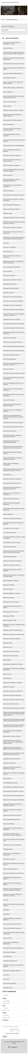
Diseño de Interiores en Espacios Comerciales (13, 195)
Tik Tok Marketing (7, 956)
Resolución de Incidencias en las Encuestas (13, 873)
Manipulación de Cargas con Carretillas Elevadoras (12, 570)
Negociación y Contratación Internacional (12, 691)
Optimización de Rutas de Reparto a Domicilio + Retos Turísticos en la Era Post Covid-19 (14, 725)
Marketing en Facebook (8, 585)
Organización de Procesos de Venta (11, 758)
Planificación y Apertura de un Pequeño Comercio (12, 810)
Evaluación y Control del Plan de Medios (12, 297)
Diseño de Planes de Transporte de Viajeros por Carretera (13, 200)
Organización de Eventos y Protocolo (11, 736)
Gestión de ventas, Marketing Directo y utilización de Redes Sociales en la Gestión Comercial (13, 417)
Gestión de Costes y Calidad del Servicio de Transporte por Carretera (13, 364)
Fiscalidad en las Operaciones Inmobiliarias (13, 309)
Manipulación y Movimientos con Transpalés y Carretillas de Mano (14, 575)
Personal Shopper (7, 778)
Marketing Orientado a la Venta (10, 611)
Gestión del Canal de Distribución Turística (13, 422)
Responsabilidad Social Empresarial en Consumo (12, 878)
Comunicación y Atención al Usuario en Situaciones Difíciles (12, 129)
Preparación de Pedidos (8, 824)
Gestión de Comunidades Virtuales (11, 355)
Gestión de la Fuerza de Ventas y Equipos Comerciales (12, 389)
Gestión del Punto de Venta (9, 431)
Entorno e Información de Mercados (11, 267)
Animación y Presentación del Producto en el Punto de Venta (13, 58)
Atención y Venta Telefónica (9, 101)
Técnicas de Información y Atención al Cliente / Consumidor (13, 933)
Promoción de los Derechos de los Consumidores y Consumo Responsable (12, 834)
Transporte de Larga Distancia (10, 960)
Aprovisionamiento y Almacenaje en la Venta (13, 63)
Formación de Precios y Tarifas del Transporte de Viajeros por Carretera (13, 314)
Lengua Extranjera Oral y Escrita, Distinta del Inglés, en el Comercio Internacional (13, 551)
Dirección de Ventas (7, 175)
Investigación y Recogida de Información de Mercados (13, 523)
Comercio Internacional (8, 124)
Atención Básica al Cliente (9, 77)
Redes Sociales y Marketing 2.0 (10, 869)
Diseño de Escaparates (8, 190)
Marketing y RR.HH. (7, 643)
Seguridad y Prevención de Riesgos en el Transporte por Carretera (12, 895)
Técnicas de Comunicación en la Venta (12, 924)
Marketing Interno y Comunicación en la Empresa (12, 606)
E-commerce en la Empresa (9, 247)
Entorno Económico (7, 271)
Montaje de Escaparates (8, 687)
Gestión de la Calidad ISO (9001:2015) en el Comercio (13, 383)
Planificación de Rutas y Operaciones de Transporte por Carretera (12, 804)
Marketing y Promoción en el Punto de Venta (13, 634)
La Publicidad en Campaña (9, 546)
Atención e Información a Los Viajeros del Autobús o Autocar (13, 82)
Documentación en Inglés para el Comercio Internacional (13, 232)
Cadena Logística (7, 106)
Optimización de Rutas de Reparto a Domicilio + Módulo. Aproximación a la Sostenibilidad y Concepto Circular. (14, 714)
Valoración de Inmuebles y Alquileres (11, 970)
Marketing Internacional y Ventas (11, 602)
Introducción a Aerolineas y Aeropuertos (12, 518)
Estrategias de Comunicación (10, 284)
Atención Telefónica (7, 92)
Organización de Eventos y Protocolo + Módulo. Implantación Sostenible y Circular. (13, 748)
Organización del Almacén (9, 763)
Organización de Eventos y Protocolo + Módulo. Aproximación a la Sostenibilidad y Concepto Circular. (13, 742)
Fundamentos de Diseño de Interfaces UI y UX (13, 328)
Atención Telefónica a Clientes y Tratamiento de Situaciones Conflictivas (13, 96)
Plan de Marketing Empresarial (10, 782)
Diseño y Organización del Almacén (11, 209)
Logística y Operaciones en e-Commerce (12, 561)
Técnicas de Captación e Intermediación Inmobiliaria (12, 919)
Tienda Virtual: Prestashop (9, 952)
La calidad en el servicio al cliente (11, 528)
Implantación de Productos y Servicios (12, 483)
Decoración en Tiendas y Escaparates (12, 155)
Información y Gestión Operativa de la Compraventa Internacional (12, 488)
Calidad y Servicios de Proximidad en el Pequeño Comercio (12, 115)
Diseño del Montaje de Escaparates (11, 205)
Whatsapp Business (7, 987)
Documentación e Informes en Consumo (12, 227)
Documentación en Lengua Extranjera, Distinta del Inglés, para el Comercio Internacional (14, 238)
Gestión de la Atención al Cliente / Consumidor (14, 373)
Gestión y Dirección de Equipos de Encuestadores (11, 464)
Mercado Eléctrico (7, 660)
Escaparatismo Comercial (9, 275)
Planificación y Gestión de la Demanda (12, 815)
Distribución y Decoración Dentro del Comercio (14, 217)
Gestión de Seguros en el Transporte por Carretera (12, 410)
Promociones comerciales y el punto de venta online (13, 840)
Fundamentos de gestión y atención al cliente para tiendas (13, 333)
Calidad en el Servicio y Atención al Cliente (13, 110)
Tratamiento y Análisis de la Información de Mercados (13, 965)
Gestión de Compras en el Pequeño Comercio (13, 350)
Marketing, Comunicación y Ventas (11, 651)
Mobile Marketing (7, 678)
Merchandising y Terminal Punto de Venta (13, 664)
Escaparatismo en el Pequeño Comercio (12, 279)
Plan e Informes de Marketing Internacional (13, 795)
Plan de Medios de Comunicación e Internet (13, 791)
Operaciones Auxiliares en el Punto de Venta (13, 699)
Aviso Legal (6, 1041)
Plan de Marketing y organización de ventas (13, 787)
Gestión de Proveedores (8, 400)
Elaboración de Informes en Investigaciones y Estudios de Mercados (13, 262)
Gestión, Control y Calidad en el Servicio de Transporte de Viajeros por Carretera (13, 469)
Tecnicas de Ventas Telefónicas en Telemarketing (11, 943)
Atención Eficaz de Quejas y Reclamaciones (13, 87)
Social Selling (6, 914)
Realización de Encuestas (9, 859)
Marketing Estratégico (8, 589)
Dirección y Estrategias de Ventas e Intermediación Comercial (11, 180)
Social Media (6, 910)
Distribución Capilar (7, 213)
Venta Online (6, 979)
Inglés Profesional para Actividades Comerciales (11, 503)
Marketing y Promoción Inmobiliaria (11, 638)
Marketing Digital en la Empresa (10, 580)
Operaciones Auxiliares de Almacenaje (12, 695)
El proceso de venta (7, 251)
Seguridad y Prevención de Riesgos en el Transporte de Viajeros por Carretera (12, 889)
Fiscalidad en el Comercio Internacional (12, 305)
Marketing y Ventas (7, 647)
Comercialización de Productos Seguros (12, 120)
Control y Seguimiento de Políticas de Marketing (12, 150)
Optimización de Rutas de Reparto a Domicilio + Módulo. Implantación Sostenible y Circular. (14, 720)
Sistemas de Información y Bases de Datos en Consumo (13, 905)
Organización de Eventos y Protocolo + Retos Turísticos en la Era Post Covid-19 (13, 753)
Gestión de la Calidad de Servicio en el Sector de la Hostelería (13, 378)
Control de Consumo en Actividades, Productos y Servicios (14, 140)
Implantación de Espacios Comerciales (12, 479)
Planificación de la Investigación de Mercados (13, 799)
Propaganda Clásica (7, 849)
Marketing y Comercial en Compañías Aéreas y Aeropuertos (14, 625)
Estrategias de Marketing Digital (10, 288)
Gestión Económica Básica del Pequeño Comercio (12, 452)
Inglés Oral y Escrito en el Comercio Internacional (11, 493)
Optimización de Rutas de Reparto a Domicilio (14, 708)
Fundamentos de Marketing (9, 338)
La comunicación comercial (9, 532)
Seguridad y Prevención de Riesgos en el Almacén (12, 883)
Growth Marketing (7, 474)
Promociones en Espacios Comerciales (12, 845)
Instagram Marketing (8, 514)
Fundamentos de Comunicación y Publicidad (13, 323)
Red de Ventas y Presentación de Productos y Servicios (13, 864)
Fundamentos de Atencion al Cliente (11, 319)
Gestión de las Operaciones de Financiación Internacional (13, 395)
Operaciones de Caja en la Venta (10, 704)
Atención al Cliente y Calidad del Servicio (12, 73)
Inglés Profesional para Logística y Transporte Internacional (14, 509)
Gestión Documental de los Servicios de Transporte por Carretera (12, 436)
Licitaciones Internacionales (9, 556)
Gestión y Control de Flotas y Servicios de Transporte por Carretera (12, 458)
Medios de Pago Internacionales (10, 655)
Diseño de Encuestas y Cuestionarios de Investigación (12, 185)
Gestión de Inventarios (8, 369)
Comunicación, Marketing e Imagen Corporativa (11, 135)
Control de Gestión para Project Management (13, 145)
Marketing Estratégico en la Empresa (11, 593)
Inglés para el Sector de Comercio (11, 498)
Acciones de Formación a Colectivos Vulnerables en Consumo (11, 43)
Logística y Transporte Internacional (11, 565)
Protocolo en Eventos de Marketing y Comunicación (11, 854)
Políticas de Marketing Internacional (11, 819)
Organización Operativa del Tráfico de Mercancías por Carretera (12, 768)
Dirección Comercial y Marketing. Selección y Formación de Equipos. (13, 170)
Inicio (4, 19)
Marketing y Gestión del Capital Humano (12, 630)
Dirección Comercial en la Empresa (11, 165)
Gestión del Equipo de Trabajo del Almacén (13, 426)
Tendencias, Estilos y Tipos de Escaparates (13, 948)
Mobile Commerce (7, 674)
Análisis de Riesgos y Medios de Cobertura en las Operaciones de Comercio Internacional (13, 53)
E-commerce (6, 243)
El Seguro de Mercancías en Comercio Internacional (12, 256)
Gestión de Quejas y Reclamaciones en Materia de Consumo (12, 405)
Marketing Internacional (8, 597)
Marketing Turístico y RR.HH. (10, 620)
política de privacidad (14, 1033)
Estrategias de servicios (8, 292)
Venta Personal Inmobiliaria (9, 983)
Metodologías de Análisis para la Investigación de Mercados (14, 669)
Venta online (6, 975)
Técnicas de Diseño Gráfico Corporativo (12, 928)
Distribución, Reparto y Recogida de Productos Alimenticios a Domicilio (14, 222)
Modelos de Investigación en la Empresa (12, 682)
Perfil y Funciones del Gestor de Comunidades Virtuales (14, 773)
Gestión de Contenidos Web (9, 359)
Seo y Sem (5, 900)
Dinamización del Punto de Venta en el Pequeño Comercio (12, 160)
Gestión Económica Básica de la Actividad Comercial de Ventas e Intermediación (13, 447)
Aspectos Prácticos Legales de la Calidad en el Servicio (14, 68)
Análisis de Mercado (8, 48)
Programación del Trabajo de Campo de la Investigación (13, 828)
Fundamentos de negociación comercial (12, 342)
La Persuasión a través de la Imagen (11, 542)
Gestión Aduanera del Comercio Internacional (13, 346)
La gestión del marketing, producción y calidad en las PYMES (14, 537)
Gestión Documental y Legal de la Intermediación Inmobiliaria (11, 441)
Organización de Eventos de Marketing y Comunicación (12, 731)
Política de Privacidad (15, 1041)
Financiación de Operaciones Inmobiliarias (13, 301)
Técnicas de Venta (7, 938)
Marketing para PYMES (8, 616)
